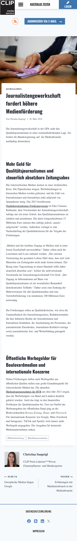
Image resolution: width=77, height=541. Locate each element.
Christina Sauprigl (18, 118)
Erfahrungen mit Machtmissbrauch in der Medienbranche (60, 483)
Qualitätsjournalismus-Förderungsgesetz (27, 206)
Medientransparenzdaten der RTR (23, 391)
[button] (68, 4)
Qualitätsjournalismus (37, 438)
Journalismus (14, 89)
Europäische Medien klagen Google (19, 481)
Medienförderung (15, 438)
